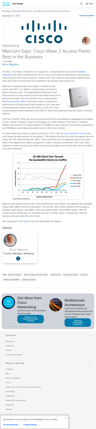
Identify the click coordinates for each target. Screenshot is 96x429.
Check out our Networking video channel (30, 319)
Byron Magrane (10, 64)
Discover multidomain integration (77, 322)
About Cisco (10, 341)
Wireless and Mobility (11, 280)
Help (7, 374)
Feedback (9, 369)
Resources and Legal (15, 363)
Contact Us (10, 346)
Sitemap (9, 409)
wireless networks (28, 280)
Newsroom (10, 405)
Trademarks (10, 396)
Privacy (8, 382)
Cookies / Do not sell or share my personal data (23, 387)
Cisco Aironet (55, 275)
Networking (16, 11)
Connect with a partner (14, 355)
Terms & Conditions (13, 378)
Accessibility (10, 391)
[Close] (66, 418)
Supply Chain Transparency (16, 400)
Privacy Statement (10, 425)
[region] (34, 422)
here (25, 222)
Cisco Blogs (17, 4)
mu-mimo (84, 275)
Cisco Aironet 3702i (74, 134)
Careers (9, 350)
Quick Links (11, 335)
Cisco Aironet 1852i (15, 102)
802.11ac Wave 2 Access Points (36, 275)
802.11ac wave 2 (15, 275)
